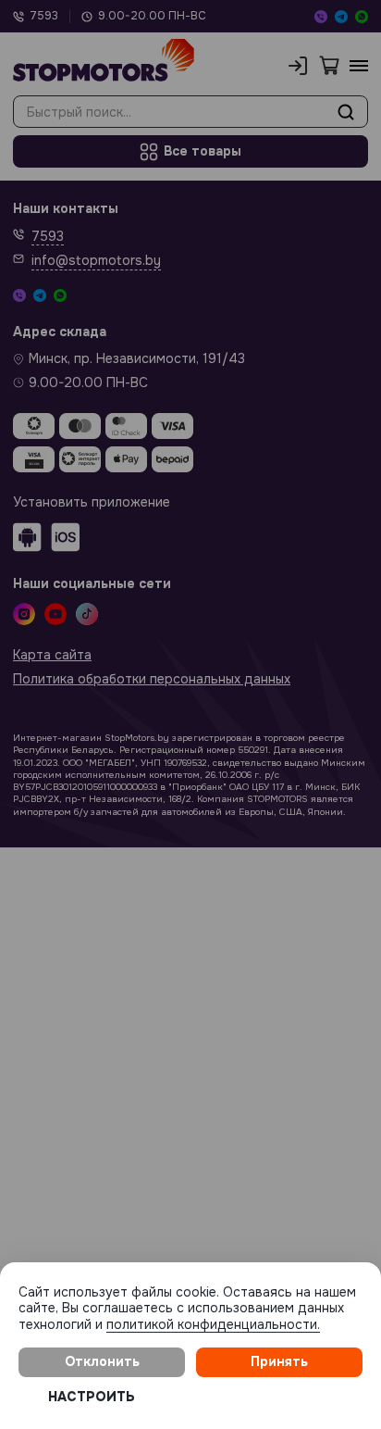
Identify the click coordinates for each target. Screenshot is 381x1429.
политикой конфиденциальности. (213, 1324)
